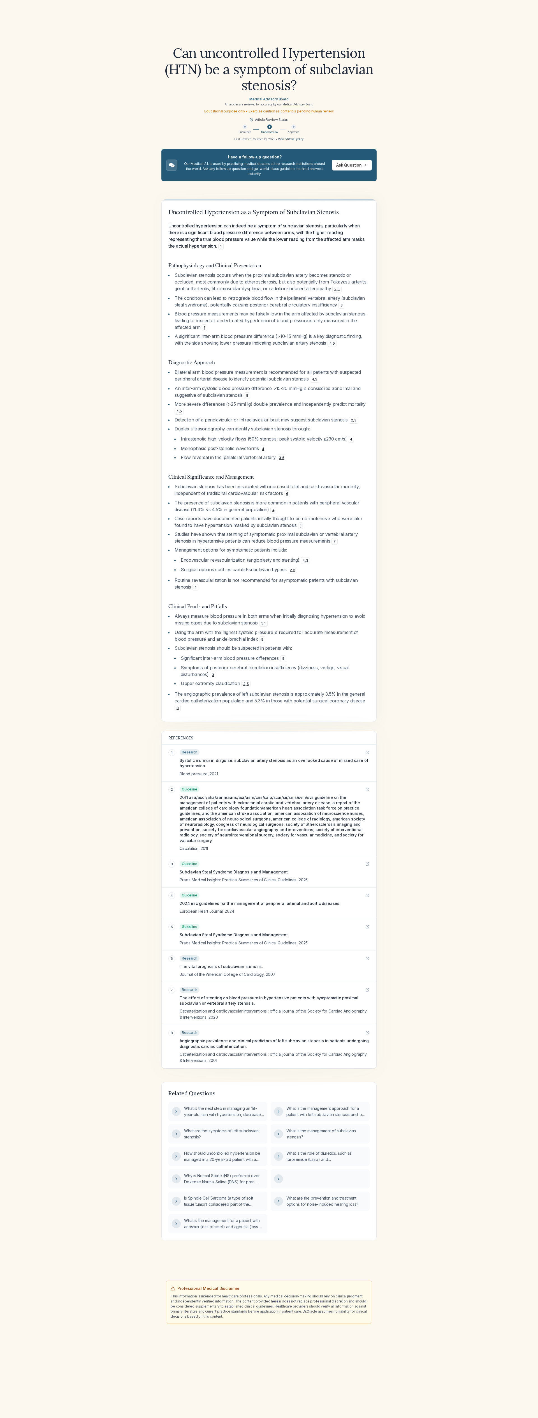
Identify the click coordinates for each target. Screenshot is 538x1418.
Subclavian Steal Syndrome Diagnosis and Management (234, 872)
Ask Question (349, 165)
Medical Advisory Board (268, 99)
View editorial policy (291, 139)
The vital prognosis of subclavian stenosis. (221, 966)
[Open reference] (367, 752)
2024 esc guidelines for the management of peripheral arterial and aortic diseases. (260, 903)
